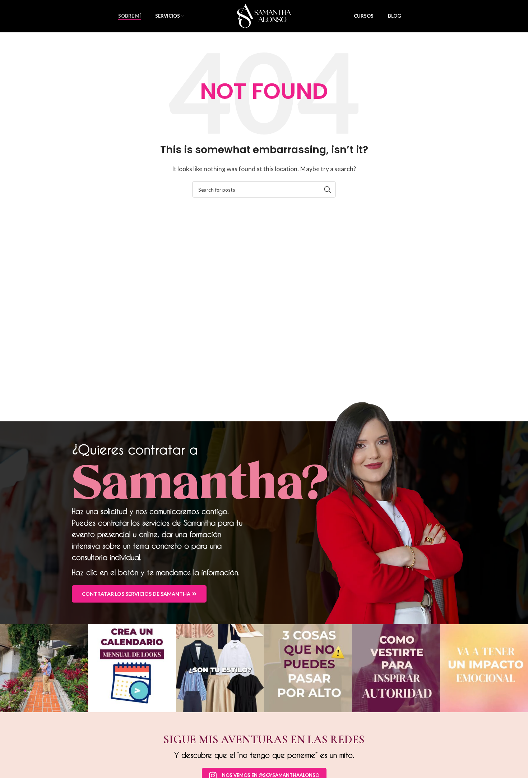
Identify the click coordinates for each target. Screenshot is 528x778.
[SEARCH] (327, 189)
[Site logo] (264, 15)
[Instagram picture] (44, 668)
